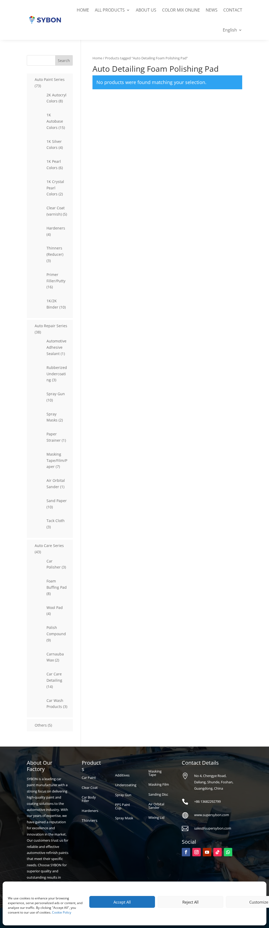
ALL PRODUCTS (110, 10)
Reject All (190, 902)
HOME (83, 10)
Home (97, 58)
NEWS (212, 10)
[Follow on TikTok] (217, 852)
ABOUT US (146, 10)
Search (64, 60)
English (230, 30)
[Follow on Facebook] (186, 852)
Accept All (122, 902)
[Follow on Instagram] (196, 852)
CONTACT (232, 10)
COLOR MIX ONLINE (181, 10)
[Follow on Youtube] (207, 852)
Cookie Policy (61, 912)
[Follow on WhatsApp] (228, 852)
